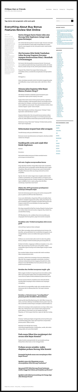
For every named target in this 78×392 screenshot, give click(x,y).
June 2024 (59, 84)
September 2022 (60, 111)
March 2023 (59, 103)
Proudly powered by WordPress (27, 386)
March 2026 (59, 57)
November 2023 (60, 93)
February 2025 (60, 74)
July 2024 (59, 83)
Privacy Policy (70, 9)
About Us (55, 9)
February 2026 (60, 59)
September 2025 (60, 65)
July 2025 (59, 68)
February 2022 (60, 116)
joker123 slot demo (8, 49)
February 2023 (60, 105)
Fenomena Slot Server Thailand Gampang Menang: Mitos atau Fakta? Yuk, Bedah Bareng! (65, 31)
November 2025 (60, 63)
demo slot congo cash (9, 41)
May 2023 (59, 101)
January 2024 (59, 91)
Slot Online (49, 9)
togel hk (57, 127)
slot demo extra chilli (9, 63)
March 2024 (59, 88)
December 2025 (60, 61)
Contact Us (62, 9)
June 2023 (59, 100)
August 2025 (59, 66)
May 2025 (59, 70)
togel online (58, 130)
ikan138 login (58, 138)
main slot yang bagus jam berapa (9, 52)
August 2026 (59, 52)
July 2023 (59, 98)
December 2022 (60, 107)
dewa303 (57, 143)
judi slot (57, 135)
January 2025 (59, 75)
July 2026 (59, 54)
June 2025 (59, 69)
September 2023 (60, 96)
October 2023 (59, 94)
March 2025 (59, 73)
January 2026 (59, 60)
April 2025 (59, 71)
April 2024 (59, 87)
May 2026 (59, 55)
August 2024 (59, 82)
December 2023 (60, 92)
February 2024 (60, 89)
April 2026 (59, 56)
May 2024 (59, 86)
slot (57, 133)
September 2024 (60, 80)
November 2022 (60, 108)
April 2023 (59, 102)
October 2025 (59, 64)
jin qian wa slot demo (9, 48)
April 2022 (59, 114)
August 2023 (59, 97)
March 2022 (59, 115)
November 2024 (60, 78)
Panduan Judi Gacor (9, 36)
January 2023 (59, 106)
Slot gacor (58, 153)
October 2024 (59, 79)
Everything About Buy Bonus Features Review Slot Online (23, 28)
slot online (58, 125)
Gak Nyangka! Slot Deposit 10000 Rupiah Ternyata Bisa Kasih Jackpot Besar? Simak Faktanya (65, 37)
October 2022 (59, 110)
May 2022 (59, 112)
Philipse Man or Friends (15, 9)
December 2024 (60, 77)
